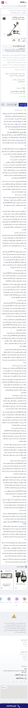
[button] (16, 605)
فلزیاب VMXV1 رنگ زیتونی (17, 287)
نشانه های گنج (24, 656)
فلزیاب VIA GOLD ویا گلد (20, 584)
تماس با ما (25, 660)
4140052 (19, 675)
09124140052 (11, 559)
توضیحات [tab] (22, 104)
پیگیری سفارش (24, 644)
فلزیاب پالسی (18, 51)
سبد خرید (25, 646)
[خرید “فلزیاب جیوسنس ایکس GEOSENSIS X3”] (2, 588)
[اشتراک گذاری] (8, 34)
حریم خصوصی (24, 658)
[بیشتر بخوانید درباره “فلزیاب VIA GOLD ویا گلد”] (16, 588)
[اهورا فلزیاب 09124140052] (22, 2)
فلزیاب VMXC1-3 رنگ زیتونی (11, 306)
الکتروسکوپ (24, 13)
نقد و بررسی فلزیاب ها (23, 654)
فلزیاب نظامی (13, 51)
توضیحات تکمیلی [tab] (10, 104)
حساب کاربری (25, 642)
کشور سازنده (19, 10)
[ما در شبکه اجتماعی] (2, 2)
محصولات (24, 10)
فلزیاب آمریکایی (12, 10)
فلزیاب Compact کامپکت (9, 167)
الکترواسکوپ (21, 48)
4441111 (20, 678)
